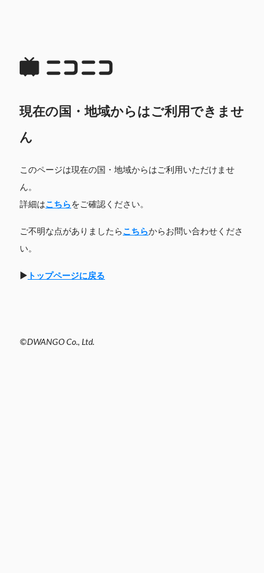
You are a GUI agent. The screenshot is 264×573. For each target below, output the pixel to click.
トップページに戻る (66, 276)
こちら (58, 204)
